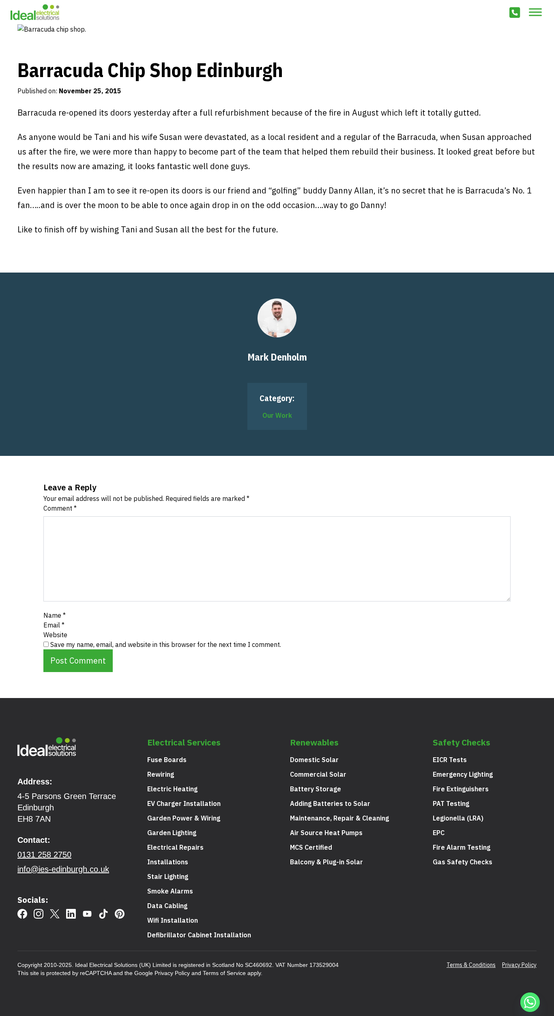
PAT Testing (451, 803)
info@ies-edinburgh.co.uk (63, 869)
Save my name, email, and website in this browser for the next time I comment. (165, 644)
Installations (167, 862)
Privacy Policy (172, 973)
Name (54, 615)
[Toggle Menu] (535, 12)
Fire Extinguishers (461, 789)
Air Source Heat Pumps (326, 833)
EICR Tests (450, 760)
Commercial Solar (318, 774)
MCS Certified (311, 847)
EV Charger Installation (184, 803)
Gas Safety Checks (462, 862)
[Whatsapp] (531, 1003)
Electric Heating (172, 789)
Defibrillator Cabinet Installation (199, 935)
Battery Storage (315, 789)
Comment (60, 508)
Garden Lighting (171, 833)
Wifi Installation (172, 920)
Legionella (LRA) (458, 818)
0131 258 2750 (44, 854)
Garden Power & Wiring (183, 818)
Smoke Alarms (170, 891)
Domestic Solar (314, 760)
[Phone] (514, 13)
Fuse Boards (167, 760)
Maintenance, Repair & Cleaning (339, 818)
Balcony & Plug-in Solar (326, 862)
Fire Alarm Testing (461, 847)
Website (55, 635)
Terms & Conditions (471, 965)
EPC (438, 833)
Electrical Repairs (175, 847)
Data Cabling (167, 906)
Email (53, 625)
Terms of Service (224, 973)
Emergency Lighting (463, 774)
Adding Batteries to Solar (330, 803)
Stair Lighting (167, 876)
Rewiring (160, 774)
